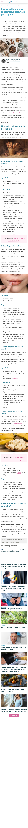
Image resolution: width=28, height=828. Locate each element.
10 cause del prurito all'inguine (12, 609)
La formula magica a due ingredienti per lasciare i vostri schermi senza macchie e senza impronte (13, 669)
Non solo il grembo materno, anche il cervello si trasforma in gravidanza (14, 710)
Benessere (3, 5)
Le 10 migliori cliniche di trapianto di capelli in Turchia (13, 648)
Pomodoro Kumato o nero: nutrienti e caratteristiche (13, 690)
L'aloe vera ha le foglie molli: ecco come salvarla (13, 628)
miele (13, 181)
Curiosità (3, 585)
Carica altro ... (14, 715)
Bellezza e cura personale (13, 5)
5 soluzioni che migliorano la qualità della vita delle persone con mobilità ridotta (13, 566)
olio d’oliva (15, 378)
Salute (3, 563)
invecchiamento (17, 423)
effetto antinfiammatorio (14, 113)
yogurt (19, 472)
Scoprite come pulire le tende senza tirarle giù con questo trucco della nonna (13, 588)
